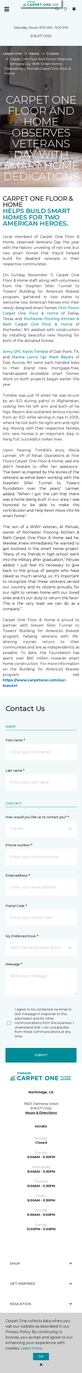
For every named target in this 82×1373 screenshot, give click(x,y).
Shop (15, 1263)
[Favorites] (65, 9)
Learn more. (31, 1348)
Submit (41, 1055)
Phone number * (18, 845)
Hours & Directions (41, 1113)
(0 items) (74, 8)
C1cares (52, 54)
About (34, 54)
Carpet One (12, 54)
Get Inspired (22, 1284)
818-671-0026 (41, 36)
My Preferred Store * (21, 936)
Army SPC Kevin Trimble (25, 351)
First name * (15, 740)
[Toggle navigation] (7, 9)
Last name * (14, 770)
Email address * (17, 875)
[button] (57, 9)
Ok (40, 1356)
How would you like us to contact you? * (37, 817)
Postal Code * (16, 905)
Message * (13, 964)
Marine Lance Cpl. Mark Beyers (42, 357)
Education (20, 1304)
